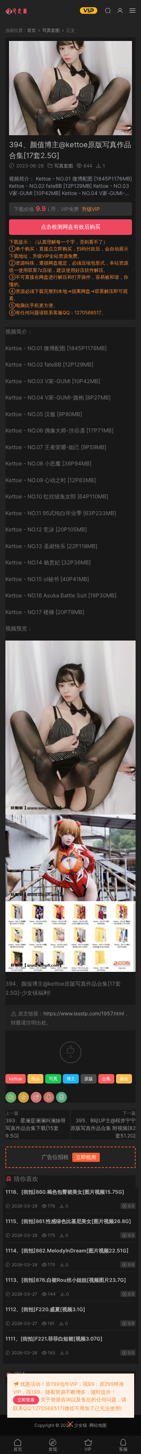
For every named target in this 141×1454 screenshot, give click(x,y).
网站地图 (98, 1425)
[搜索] (107, 10)
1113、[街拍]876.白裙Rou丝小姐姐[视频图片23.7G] (65, 1280)
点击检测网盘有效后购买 (71, 226)
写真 (53, 1078)
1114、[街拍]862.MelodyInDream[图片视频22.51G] (67, 1250)
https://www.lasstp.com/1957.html (83, 1013)
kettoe (15, 1078)
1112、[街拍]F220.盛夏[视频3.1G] (45, 1309)
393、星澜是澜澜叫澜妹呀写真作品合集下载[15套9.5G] (35, 1128)
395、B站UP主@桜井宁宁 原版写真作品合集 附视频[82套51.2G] (103, 1128)
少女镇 (80, 1425)
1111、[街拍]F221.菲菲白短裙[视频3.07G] (54, 1338)
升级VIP (91, 209)
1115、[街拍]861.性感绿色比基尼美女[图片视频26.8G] (68, 1221)
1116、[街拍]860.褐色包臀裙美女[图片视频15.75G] (64, 1192)
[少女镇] (16, 11)
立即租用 (86, 1157)
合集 (106, 1078)
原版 (88, 1078)
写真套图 (63, 166)
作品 (35, 1078)
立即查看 (26, 1400)
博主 (71, 1078)
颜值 (124, 1078)
